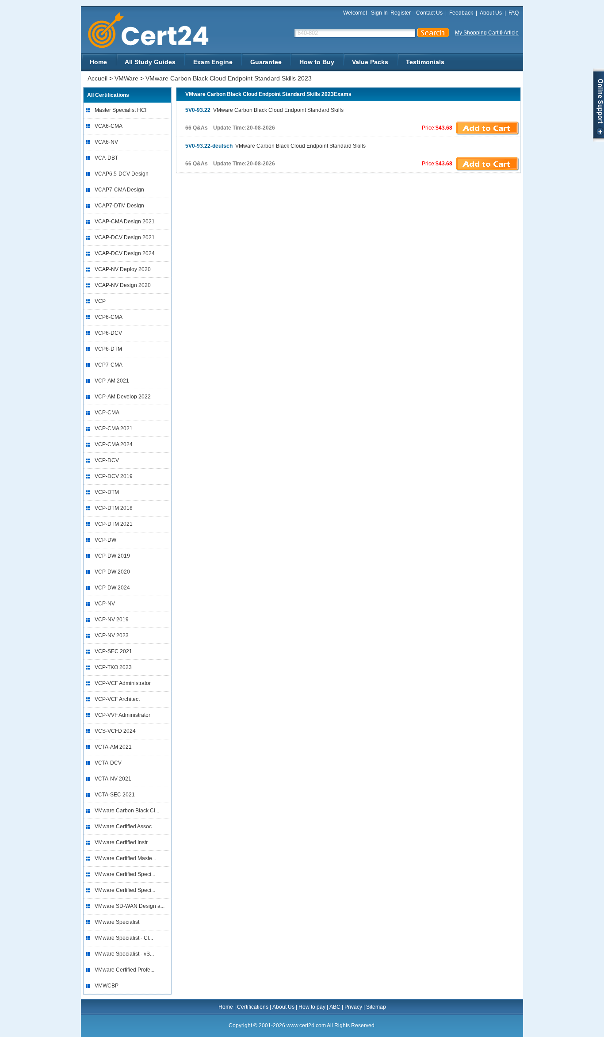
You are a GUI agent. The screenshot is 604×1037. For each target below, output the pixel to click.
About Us (491, 13)
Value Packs (370, 61)
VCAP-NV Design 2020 (123, 285)
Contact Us (429, 13)
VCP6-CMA (108, 317)
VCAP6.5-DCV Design (122, 174)
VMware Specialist (117, 922)
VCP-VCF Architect (117, 699)
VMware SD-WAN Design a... (129, 906)
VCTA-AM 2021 (113, 747)
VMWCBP (107, 986)
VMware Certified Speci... (125, 874)
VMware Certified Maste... (125, 858)
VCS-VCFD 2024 (115, 731)
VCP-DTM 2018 (114, 508)
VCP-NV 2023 (112, 635)
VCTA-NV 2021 (113, 779)
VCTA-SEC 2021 (115, 795)
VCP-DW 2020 (112, 572)
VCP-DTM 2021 (114, 524)
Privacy (353, 1007)
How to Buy (316, 61)
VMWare (126, 78)
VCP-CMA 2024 (114, 444)
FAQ (513, 13)
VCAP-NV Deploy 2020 (123, 269)
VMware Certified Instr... (123, 842)
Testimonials (425, 61)
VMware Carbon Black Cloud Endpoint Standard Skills (264, 110)
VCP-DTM (107, 492)
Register (400, 13)
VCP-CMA (107, 412)
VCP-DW (105, 540)
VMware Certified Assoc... (125, 826)
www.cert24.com (156, 30)
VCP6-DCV (108, 333)
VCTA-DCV (108, 763)
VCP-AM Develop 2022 (123, 397)
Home (98, 61)
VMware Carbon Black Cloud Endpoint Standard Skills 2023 (228, 78)
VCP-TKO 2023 (113, 667)
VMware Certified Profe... (124, 970)
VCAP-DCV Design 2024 (125, 253)
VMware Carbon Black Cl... (127, 810)
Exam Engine (213, 61)
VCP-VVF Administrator (122, 715)
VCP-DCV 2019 (114, 476)
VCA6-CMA (108, 126)
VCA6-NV (106, 142)
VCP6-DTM (108, 349)
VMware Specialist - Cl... (124, 938)
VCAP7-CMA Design (119, 190)
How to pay (311, 1007)
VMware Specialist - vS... (124, 954)
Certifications (252, 1007)
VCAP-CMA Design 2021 (125, 221)
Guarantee (266, 61)
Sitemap (376, 1007)
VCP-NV (105, 604)
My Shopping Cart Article (487, 33)
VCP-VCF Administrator (123, 683)
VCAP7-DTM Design (119, 206)
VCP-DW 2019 (112, 556)
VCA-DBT (106, 158)
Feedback (461, 13)
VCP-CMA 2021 (114, 428)
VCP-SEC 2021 (113, 651)
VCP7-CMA (108, 365)
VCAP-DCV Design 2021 (125, 237)
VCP (100, 301)
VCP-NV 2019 (112, 619)
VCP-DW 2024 (112, 588)
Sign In (379, 13)
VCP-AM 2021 (112, 381)
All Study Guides (150, 61)
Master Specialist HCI (120, 110)
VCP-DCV (107, 460)
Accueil (97, 78)
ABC (334, 1007)
